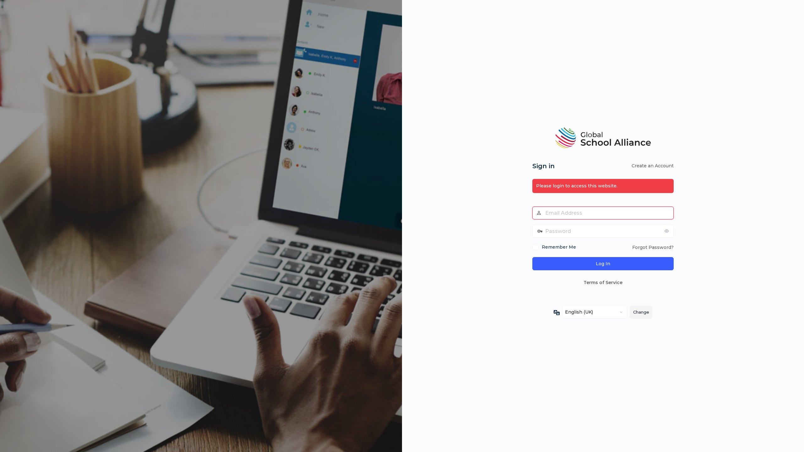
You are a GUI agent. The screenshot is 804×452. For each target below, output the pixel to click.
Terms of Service (603, 282)
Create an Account (653, 166)
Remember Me (559, 247)
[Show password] (667, 231)
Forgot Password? (653, 247)
